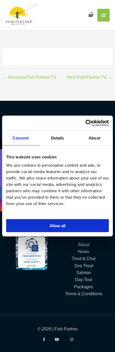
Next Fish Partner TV (89, 77)
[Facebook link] (43, 339)
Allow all (57, 225)
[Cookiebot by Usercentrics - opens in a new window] (85, 123)
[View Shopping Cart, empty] (90, 15)
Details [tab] (57, 137)
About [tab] (94, 137)
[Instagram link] (71, 339)
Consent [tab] (21, 137)
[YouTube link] (58, 339)
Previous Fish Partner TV (29, 77)
